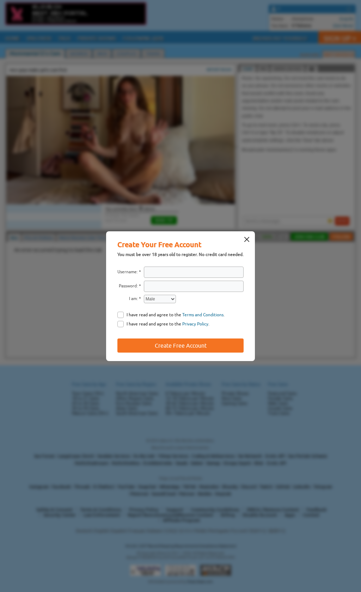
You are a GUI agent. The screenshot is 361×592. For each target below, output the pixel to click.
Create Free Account (181, 345)
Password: (128, 285)
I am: (133, 298)
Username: (127, 271)
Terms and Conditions (203, 314)
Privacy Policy (195, 324)
